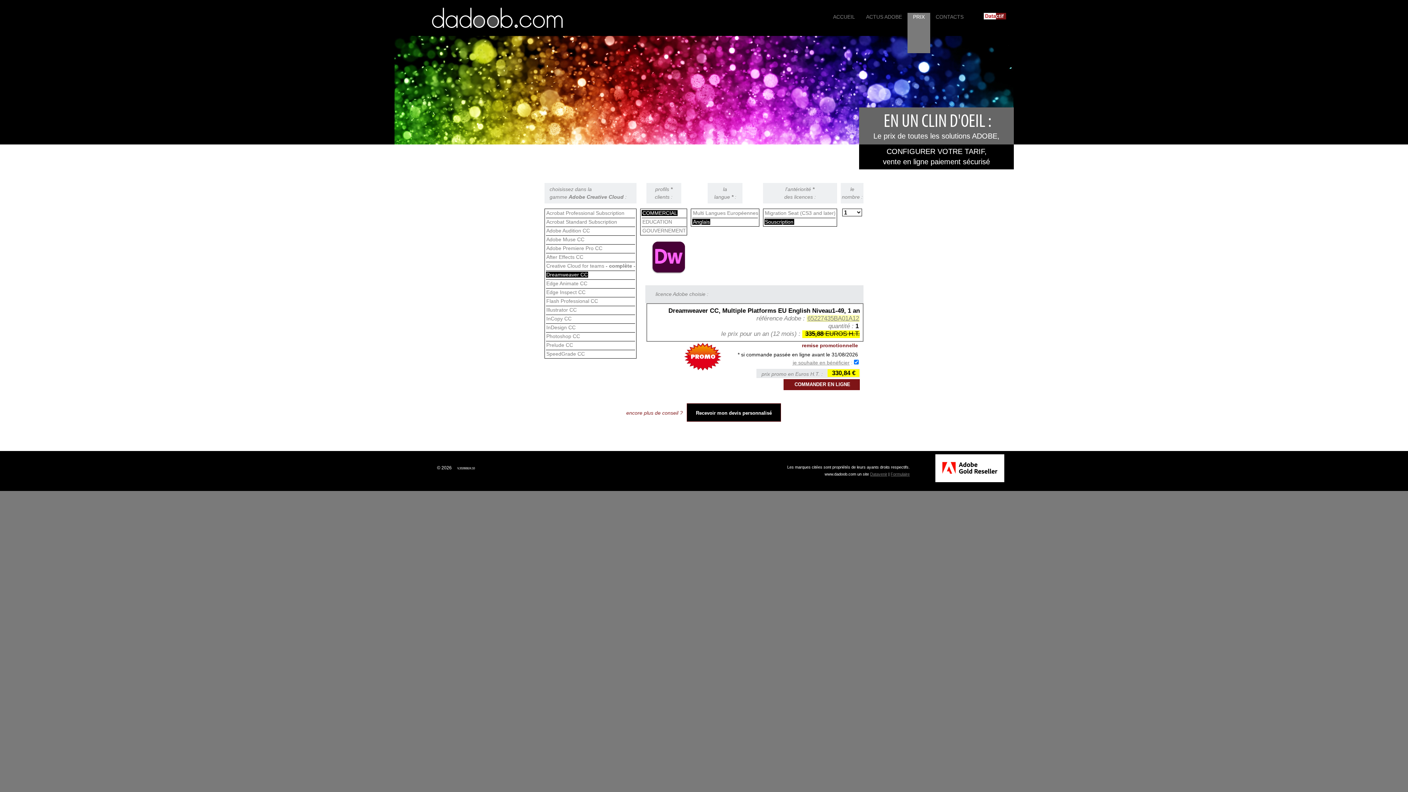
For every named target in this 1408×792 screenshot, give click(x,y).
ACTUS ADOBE (884, 17)
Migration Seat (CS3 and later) (800, 213)
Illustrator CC (561, 310)
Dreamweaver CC (567, 275)
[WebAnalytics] (418, 468)
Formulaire (900, 474)
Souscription (779, 222)
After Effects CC (564, 257)
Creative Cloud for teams (590, 266)
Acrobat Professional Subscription (585, 213)
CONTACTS (950, 17)
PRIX (919, 17)
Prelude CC (559, 345)
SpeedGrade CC (565, 354)
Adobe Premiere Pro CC (574, 248)
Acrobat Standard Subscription (581, 222)
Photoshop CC (563, 336)
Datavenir (878, 474)
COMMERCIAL (659, 213)
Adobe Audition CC (568, 231)
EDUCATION (657, 222)
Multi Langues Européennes (725, 213)
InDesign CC (561, 327)
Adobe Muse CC (565, 239)
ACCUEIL (844, 17)
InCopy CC (559, 319)
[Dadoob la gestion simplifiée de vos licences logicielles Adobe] (497, 18)
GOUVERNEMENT (664, 231)
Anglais (701, 222)
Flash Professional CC (572, 301)
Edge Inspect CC (566, 292)
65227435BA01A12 (833, 318)
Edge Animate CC (566, 283)
